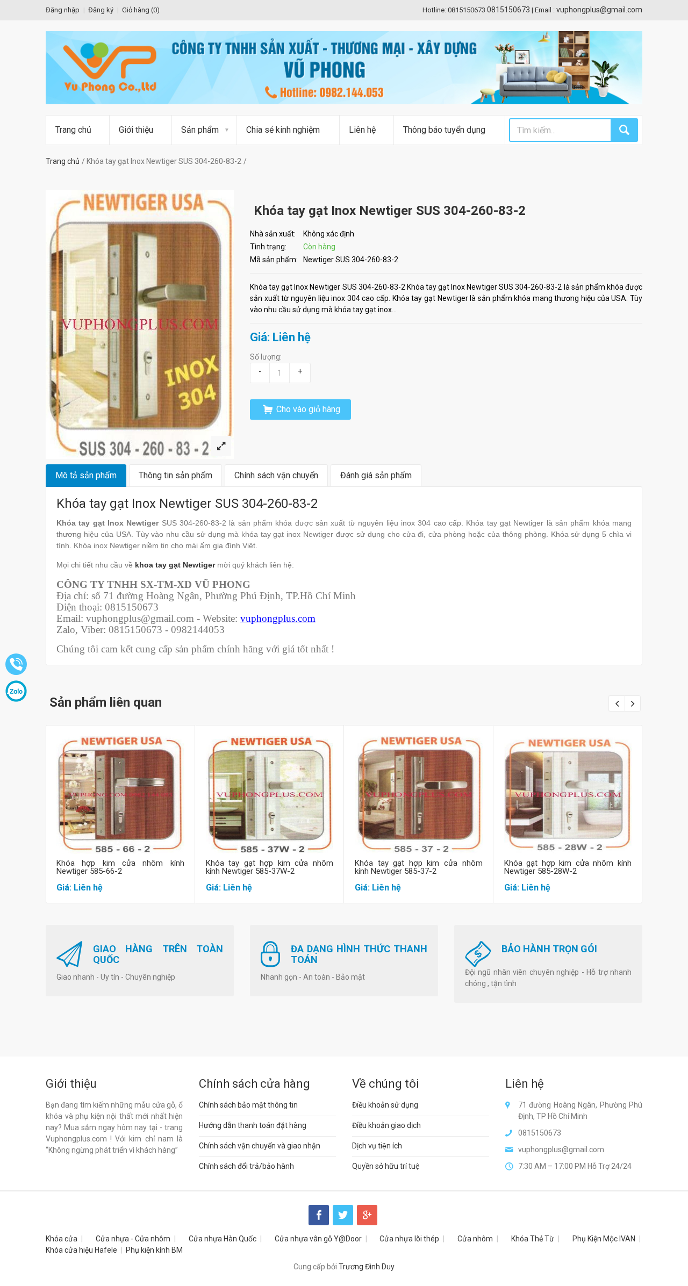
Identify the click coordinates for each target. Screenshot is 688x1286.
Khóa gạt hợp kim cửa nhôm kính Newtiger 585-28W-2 (568, 867)
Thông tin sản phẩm (175, 475)
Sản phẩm (200, 130)
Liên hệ (362, 130)
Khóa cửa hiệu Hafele (81, 1250)
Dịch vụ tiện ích (377, 1145)
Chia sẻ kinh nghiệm (283, 130)
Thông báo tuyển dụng (444, 130)
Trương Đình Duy (367, 1266)
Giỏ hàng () (141, 10)
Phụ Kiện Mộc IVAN (603, 1238)
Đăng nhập (63, 10)
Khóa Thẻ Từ (532, 1238)
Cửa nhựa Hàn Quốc (222, 1238)
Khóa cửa (61, 1238)
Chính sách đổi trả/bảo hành (246, 1166)
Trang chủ (73, 130)
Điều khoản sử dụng (385, 1105)
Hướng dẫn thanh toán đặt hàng (252, 1125)
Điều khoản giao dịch (386, 1125)
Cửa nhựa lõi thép (409, 1238)
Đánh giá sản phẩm (376, 475)
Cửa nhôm (475, 1238)
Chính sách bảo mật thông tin (248, 1105)
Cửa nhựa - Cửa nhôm (133, 1238)
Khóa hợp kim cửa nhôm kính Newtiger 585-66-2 (120, 867)
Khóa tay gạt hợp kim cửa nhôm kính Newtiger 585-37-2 (419, 867)
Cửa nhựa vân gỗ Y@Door (318, 1238)
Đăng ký (100, 10)
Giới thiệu (136, 130)
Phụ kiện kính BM (154, 1250)
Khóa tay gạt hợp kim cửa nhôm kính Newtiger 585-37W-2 (270, 867)
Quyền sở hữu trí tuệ (386, 1166)
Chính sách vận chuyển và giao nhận (259, 1145)
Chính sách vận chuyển (276, 475)
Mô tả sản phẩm (86, 475)
